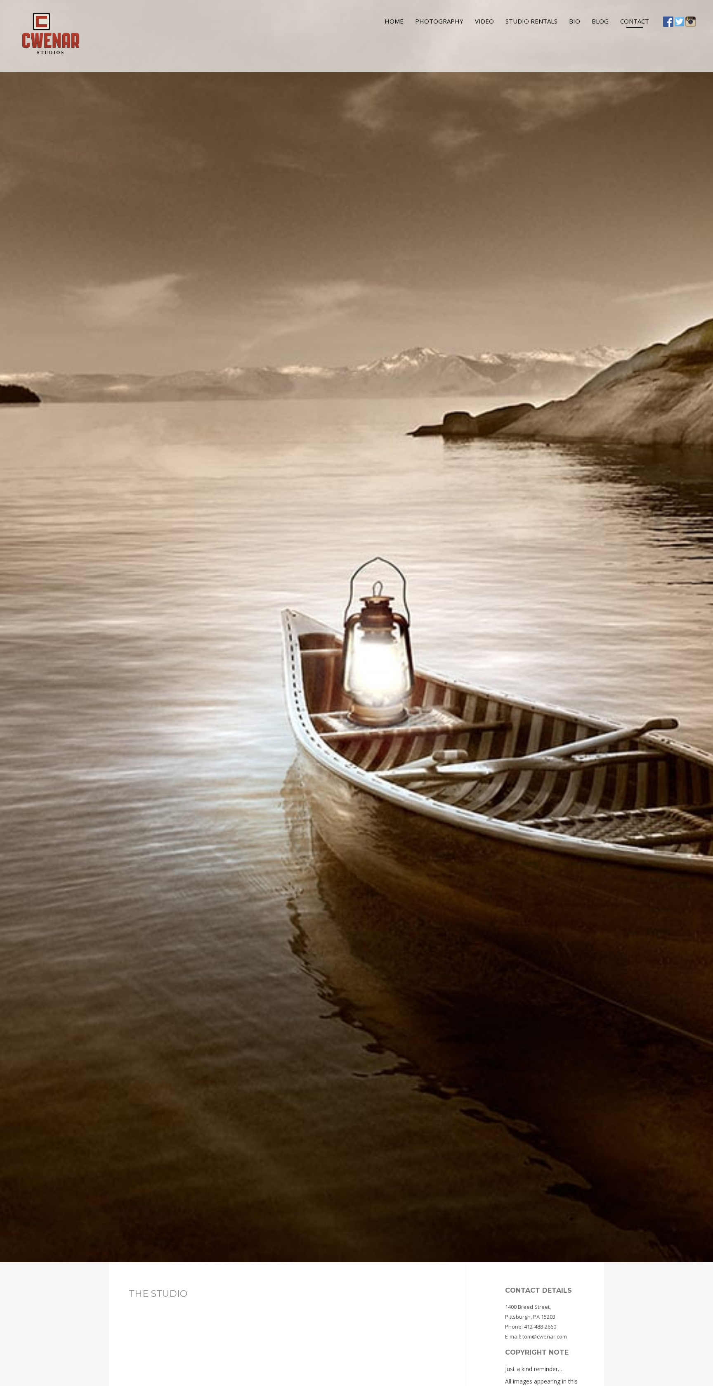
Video (484, 21)
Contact (634, 21)
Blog (600, 21)
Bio (574, 21)
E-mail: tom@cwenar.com (536, 1336)
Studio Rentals (531, 21)
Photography (439, 21)
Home (394, 21)
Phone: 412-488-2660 (530, 1326)
